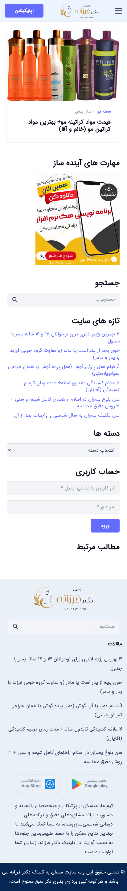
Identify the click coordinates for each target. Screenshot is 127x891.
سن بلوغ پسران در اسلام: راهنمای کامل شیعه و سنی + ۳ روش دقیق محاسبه (65, 402)
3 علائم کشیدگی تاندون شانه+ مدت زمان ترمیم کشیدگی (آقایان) (72, 386)
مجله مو (104, 112)
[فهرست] (118, 10)
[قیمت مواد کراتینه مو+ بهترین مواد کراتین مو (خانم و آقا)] (63, 33)
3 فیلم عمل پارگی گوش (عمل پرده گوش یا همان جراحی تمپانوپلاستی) (64, 370)
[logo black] (79, 10)
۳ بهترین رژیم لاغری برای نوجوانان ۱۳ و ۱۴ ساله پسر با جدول (65, 337)
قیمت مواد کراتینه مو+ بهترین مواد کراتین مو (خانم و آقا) (69, 125)
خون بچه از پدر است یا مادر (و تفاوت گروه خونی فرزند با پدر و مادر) (65, 353)
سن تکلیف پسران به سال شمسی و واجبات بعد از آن (67, 415)
